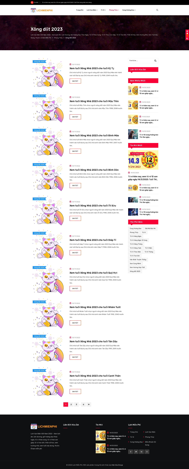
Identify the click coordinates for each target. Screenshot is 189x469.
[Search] (157, 10)
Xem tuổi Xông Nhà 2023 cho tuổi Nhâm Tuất (95, 307)
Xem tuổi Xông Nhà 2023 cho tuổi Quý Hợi (93, 272)
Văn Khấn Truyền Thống (138, 260)
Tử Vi (102, 10)
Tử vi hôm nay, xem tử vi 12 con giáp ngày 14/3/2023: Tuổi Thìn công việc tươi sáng (143, 179)
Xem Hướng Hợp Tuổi (137, 267)
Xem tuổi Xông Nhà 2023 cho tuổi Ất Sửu (93, 205)
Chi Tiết (75, 81)
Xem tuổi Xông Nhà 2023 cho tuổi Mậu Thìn (94, 101)
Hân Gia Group (117, 465)
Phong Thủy (113, 10)
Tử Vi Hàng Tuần (135, 248)
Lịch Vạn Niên (91, 10)
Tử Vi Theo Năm (135, 252)
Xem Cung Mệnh (135, 263)
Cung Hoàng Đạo (128, 10)
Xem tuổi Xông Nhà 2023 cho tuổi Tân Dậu (93, 341)
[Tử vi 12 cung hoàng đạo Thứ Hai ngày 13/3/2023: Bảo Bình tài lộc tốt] (133, 212)
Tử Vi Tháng (149, 252)
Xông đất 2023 (135, 271)
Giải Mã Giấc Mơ (150, 228)
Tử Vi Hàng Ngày (135, 236)
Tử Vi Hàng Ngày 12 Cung (138, 240)
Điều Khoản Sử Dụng (150, 443)
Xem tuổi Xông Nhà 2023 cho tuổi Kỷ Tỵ (92, 68)
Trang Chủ (79, 10)
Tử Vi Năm (148, 248)
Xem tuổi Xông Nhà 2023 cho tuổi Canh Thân (95, 375)
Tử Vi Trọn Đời (135, 256)
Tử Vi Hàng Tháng (136, 244)
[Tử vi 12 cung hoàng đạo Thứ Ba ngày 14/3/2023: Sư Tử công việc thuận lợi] (133, 134)
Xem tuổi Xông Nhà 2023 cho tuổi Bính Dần (94, 170)
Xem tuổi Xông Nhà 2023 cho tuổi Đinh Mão (94, 135)
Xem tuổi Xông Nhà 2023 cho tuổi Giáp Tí (93, 240)
